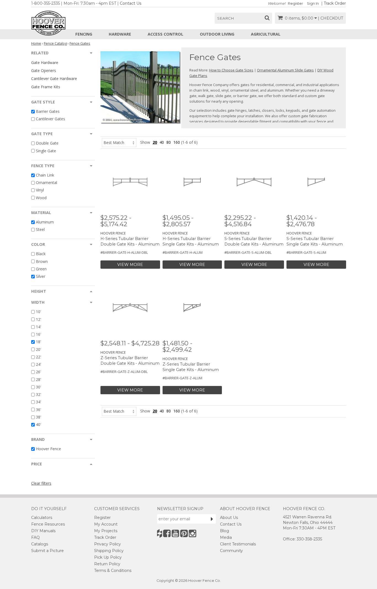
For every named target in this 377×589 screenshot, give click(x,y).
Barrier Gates (48, 111)
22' (38, 356)
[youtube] (175, 533)
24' (38, 364)
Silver (40, 276)
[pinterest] (184, 533)
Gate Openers (43, 70)
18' (38, 342)
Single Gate (46, 150)
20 (155, 142)
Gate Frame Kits (45, 86)
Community (231, 550)
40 (162, 142)
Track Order (335, 3)
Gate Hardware (44, 62)
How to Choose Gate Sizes (231, 70)
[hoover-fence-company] (159, 533)
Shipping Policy (109, 550)
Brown (42, 261)
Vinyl (40, 190)
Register (295, 3)
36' (38, 409)
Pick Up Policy (108, 557)
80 (168, 142)
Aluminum (45, 222)
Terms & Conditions (112, 570)
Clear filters (41, 483)
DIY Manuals (43, 530)
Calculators (41, 517)
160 (176, 142)
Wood (41, 197)
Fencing (83, 34)
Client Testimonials (238, 544)
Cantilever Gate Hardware (54, 78)
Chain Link (45, 175)
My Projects (105, 530)
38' (38, 417)
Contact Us (130, 3)
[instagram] (192, 533)
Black (41, 254)
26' (38, 372)
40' (38, 424)
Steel (40, 229)
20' (38, 349)
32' (38, 394)
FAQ (35, 537)
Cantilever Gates (50, 118)
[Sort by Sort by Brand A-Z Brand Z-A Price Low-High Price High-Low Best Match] (119, 142)
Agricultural (265, 34)
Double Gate (47, 143)
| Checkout (330, 18)
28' (38, 379)
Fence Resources (48, 524)
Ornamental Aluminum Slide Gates (285, 70)
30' (38, 387)
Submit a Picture (47, 550)
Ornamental (46, 182)
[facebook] (167, 533)
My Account (106, 524)
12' (38, 319)
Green (41, 268)
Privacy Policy (107, 544)
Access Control (165, 34)
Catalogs (39, 544)
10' (38, 312)
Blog (224, 530)
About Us (229, 517)
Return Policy (107, 563)
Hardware (120, 34)
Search (225, 18)
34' (38, 402)
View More (130, 264)
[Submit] (212, 519)
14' (38, 326)
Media (226, 537)
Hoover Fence (48, 449)
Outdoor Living (217, 34)
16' (38, 334)
